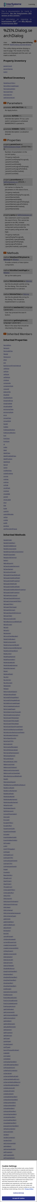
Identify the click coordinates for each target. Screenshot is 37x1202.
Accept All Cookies (18, 1198)
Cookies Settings (18, 1193)
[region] (18, 1181)
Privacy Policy (29, 1189)
